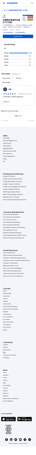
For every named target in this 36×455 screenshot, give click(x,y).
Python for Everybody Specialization (13, 238)
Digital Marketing (8, 148)
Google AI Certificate (9, 176)
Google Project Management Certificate (14, 187)
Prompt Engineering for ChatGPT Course (14, 235)
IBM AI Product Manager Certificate (13, 194)
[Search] (32, 3)
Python (5, 159)
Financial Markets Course (10, 230)
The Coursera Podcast (9, 355)
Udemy (5, 330)
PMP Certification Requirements (12, 271)
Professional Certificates (10, 306)
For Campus (6, 319)
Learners (5, 345)
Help (4, 383)
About (5, 291)
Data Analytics (7, 146)
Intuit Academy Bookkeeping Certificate (14, 200)
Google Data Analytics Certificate (12, 181)
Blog (4, 352)
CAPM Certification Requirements (12, 255)
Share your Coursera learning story (13, 276)
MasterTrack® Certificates (10, 309)
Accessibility (6, 385)
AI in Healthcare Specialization (11, 222)
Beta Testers (7, 350)
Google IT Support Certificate (11, 184)
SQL (4, 161)
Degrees (5, 312)
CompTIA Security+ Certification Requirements (16, 260)
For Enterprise (7, 314)
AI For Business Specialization (11, 217)
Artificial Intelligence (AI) (10, 141)
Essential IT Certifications (10, 263)
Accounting (6, 138)
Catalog (5, 301)
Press (4, 372)
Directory (5, 393)
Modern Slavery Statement (11, 398)
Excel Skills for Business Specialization (14, 227)
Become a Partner (8, 322)
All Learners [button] (6, 78)
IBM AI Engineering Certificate (11, 192)
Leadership (6, 296)
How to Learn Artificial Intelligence (13, 268)
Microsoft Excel (7, 154)
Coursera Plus (7, 304)
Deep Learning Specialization (11, 225)
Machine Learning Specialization (12, 233)
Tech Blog (6, 358)
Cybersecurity (7, 143)
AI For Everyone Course (10, 220)
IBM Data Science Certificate (11, 197)
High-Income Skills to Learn (10, 266)
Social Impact (7, 325)
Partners (5, 347)
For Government (7, 317)
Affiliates (5, 396)
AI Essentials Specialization (11, 214)
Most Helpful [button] (6, 82)
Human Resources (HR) (9, 151)
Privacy (5, 380)
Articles (5, 391)
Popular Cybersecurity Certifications (13, 273)
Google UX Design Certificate (11, 189)
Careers (5, 299)
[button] (10, 111)
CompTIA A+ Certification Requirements (14, 258)
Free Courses (7, 327)
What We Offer (7, 293)
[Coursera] (12, 3)
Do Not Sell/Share (8, 401)
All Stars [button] (18, 78)
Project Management (9, 156)
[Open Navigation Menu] (4, 3)
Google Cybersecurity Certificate (12, 179)
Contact (5, 388)
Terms (5, 378)
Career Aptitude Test (9, 253)
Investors (6, 375)
